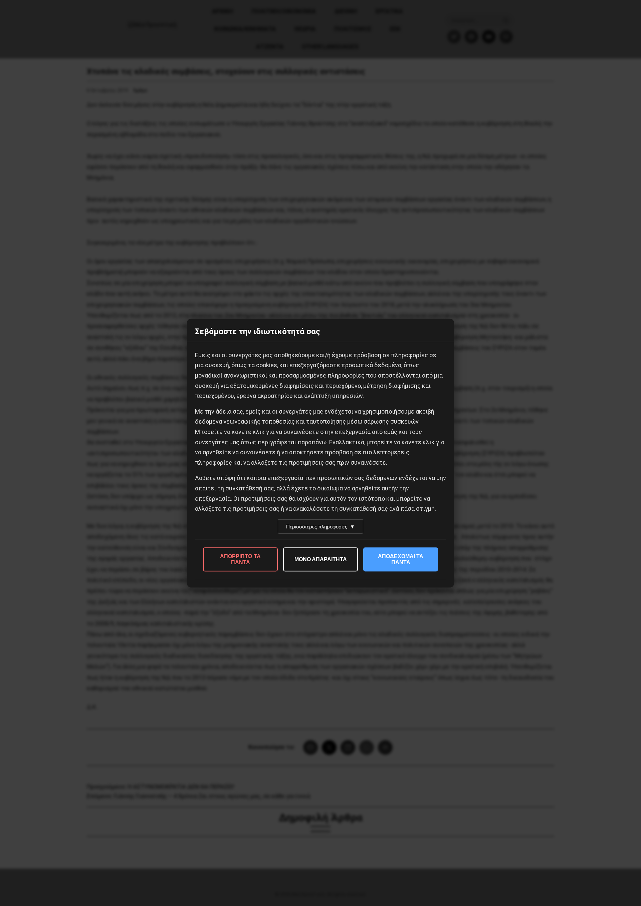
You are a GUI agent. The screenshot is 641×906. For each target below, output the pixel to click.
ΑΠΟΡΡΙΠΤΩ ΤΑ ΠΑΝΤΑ (240, 559)
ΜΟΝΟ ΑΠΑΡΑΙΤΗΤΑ (320, 559)
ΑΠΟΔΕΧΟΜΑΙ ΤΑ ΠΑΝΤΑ (400, 559)
